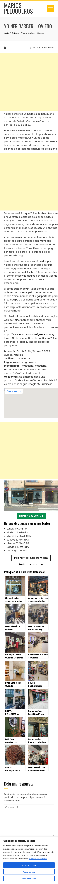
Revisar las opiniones (31, 564)
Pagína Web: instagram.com (31, 557)
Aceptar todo (29, 865)
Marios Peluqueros (18, 8)
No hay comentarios (43, 47)
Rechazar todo (29, 878)
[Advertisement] (29, 82)
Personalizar (29, 872)
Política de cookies (38, 858)
